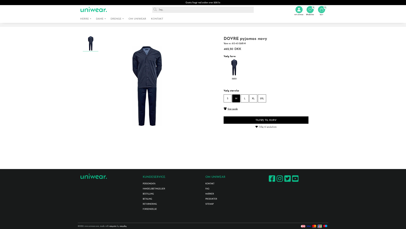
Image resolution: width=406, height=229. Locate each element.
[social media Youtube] (294, 181)
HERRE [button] (85, 19)
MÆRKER (209, 194)
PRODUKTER (211, 199)
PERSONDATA (149, 184)
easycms (112, 226)
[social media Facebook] (271, 181)
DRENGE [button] (116, 19)
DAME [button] (100, 19)
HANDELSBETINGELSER (154, 189)
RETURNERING (150, 204)
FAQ (207, 189)
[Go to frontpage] (93, 10)
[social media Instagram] (279, 181)
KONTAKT (209, 184)
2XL (262, 98)
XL (253, 98)
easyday (123, 226)
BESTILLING (148, 194)
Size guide (233, 109)
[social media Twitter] (287, 181)
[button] (310, 11)
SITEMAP (209, 204)
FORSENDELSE (150, 209)
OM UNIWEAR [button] (137, 19)
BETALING (147, 199)
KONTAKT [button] (157, 19)
